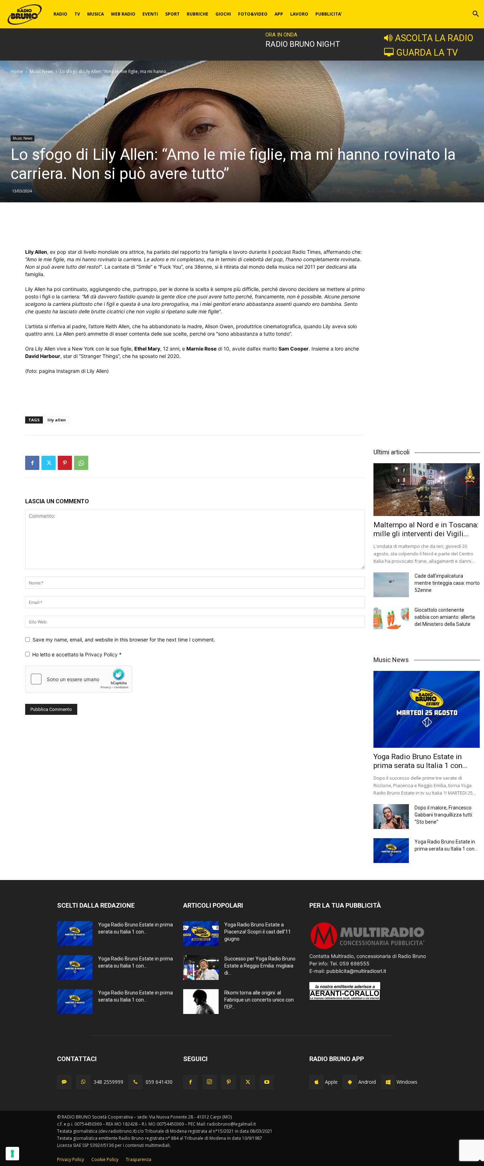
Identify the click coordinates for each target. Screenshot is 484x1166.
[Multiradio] (367, 949)
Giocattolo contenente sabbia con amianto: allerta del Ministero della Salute (445, 617)
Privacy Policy (102, 654)
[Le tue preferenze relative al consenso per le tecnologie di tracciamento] (12, 1153)
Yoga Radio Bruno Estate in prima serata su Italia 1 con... (420, 761)
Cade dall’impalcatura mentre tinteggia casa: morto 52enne (447, 583)
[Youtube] (267, 1082)
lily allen (56, 419)
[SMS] (64, 1082)
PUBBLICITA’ (328, 14)
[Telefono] (135, 1082)
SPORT (172, 14)
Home (17, 71)
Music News (41, 71)
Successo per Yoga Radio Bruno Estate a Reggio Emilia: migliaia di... (260, 966)
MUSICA (95, 14)
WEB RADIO (123, 14)
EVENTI (150, 14)
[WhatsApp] (81, 463)
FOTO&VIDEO (253, 14)
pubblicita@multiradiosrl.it (356, 971)
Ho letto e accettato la (77, 654)
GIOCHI (223, 14)
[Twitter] (48, 463)
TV (77, 14)
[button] (475, 14)
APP (279, 14)
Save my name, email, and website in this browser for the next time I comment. (124, 640)
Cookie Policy (104, 1159)
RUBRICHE (197, 14)
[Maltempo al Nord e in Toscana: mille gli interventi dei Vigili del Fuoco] (426, 489)
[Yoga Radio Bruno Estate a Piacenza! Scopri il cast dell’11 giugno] (201, 933)
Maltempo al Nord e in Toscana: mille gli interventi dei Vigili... (425, 529)
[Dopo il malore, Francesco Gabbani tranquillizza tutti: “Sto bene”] (391, 816)
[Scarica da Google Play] (350, 1082)
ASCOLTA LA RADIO (434, 38)
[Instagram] (209, 1082)
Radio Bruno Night (302, 44)
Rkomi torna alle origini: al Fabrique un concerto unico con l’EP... (259, 1000)
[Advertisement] (195, 230)
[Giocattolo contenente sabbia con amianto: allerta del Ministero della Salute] (391, 618)
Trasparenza (138, 1159)
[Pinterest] (65, 463)
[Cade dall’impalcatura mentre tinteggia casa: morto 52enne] (391, 584)
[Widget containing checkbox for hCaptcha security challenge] (78, 679)
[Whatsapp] (83, 1082)
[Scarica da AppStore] (316, 1082)
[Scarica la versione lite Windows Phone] (388, 1082)
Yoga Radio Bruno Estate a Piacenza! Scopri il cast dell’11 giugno (257, 932)
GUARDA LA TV (427, 52)
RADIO (60, 14)
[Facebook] (32, 463)
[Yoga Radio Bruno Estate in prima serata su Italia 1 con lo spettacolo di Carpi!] (426, 709)
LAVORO (299, 14)
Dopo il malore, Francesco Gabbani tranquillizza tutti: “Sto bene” (444, 815)
